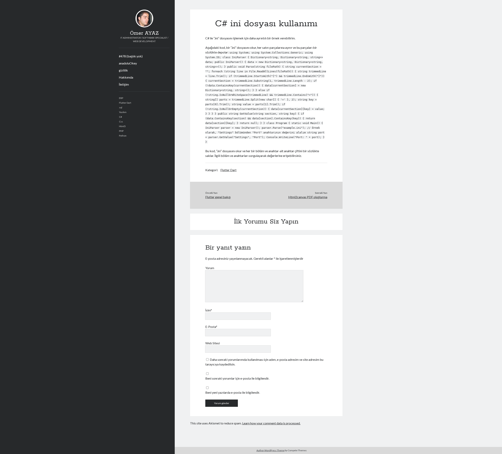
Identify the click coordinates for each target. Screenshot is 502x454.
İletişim (124, 84)
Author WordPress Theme (270, 450)
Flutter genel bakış (218, 197)
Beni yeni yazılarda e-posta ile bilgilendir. (232, 392)
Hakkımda (126, 77)
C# (120, 116)
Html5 (122, 126)
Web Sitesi (212, 343)
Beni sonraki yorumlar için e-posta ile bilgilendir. (237, 378)
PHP (121, 130)
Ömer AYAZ (144, 33)
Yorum (209, 268)
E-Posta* (211, 326)
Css (121, 121)
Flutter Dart (125, 102)
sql (120, 107)
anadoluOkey (128, 63)
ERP (121, 98)
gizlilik (123, 70)
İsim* (208, 310)
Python (122, 135)
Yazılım (122, 112)
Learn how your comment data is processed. (271, 423)
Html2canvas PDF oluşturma (307, 197)
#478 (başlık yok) (131, 56)
